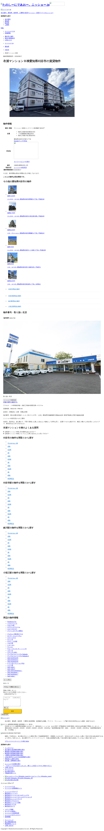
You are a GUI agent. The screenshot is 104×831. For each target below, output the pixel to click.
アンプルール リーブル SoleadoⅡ (18, 656)
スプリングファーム (13, 627)
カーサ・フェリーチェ (14, 636)
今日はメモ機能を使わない (12, 687)
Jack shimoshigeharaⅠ (14, 670)
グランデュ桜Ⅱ (12, 652)
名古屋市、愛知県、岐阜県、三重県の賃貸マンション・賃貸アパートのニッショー (27, 13)
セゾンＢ (10, 639)
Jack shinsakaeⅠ (13, 672)
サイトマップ (9, 820)
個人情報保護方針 (10, 822)
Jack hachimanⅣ (12, 658)
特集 (2, 28)
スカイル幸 (10, 625)
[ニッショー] (5, 718)
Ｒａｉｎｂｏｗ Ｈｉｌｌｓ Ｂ (17, 648)
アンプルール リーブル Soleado (17, 654)
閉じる (6, 707)
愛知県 (7, 21)
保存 (12, 711)
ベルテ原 (10, 643)
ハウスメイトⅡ (12, 623)
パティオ (10, 650)
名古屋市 (8, 19)
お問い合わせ (9, 825)
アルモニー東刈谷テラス (15, 634)
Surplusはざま (11, 621)
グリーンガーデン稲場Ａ (15, 631)
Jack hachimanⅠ (12, 674)
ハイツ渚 (10, 665)
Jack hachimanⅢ (12, 661)
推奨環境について (10, 823)
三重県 (7, 25)
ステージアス (11, 637)
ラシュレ (10, 647)
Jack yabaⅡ (11, 669)
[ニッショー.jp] (32, 4)
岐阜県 (7, 23)
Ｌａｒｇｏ (10, 645)
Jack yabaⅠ (11, 667)
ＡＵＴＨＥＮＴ (12, 629)
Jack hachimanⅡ (12, 659)
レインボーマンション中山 (15, 663)
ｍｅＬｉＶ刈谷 (12, 641)
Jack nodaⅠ (11, 676)
